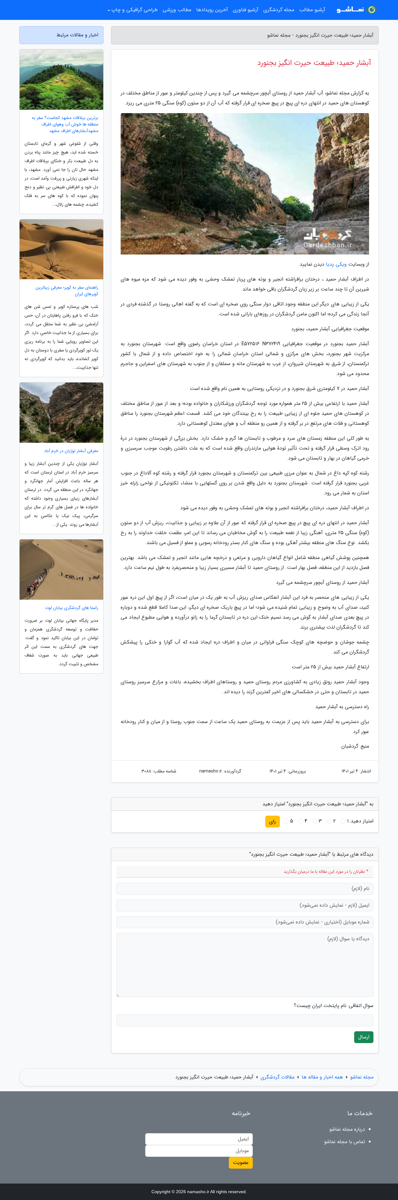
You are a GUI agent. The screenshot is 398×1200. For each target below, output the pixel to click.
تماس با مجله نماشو (344, 1142)
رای (272, 821)
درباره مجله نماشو (347, 1129)
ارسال (363, 1037)
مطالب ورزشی (177, 10)
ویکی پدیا (336, 264)
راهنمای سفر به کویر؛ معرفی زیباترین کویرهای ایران (66, 290)
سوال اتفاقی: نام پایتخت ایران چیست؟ (333, 1006)
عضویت (241, 1162)
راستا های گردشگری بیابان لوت (71, 608)
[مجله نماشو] (356, 9)
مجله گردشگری (278, 10)
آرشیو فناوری (245, 10)
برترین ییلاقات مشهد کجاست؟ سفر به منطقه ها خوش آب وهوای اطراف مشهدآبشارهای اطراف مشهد (65, 124)
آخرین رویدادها (212, 10)
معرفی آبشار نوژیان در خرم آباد (71, 451)
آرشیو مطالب (312, 10)
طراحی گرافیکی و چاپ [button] (134, 10)
